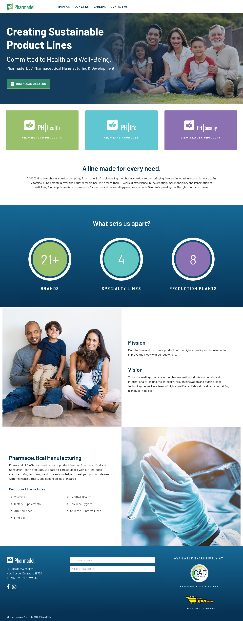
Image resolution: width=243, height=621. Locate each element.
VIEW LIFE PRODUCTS (121, 137)
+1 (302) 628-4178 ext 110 (22, 578)
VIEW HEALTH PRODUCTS (42, 137)
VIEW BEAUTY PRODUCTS (201, 137)
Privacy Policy (45, 617)
